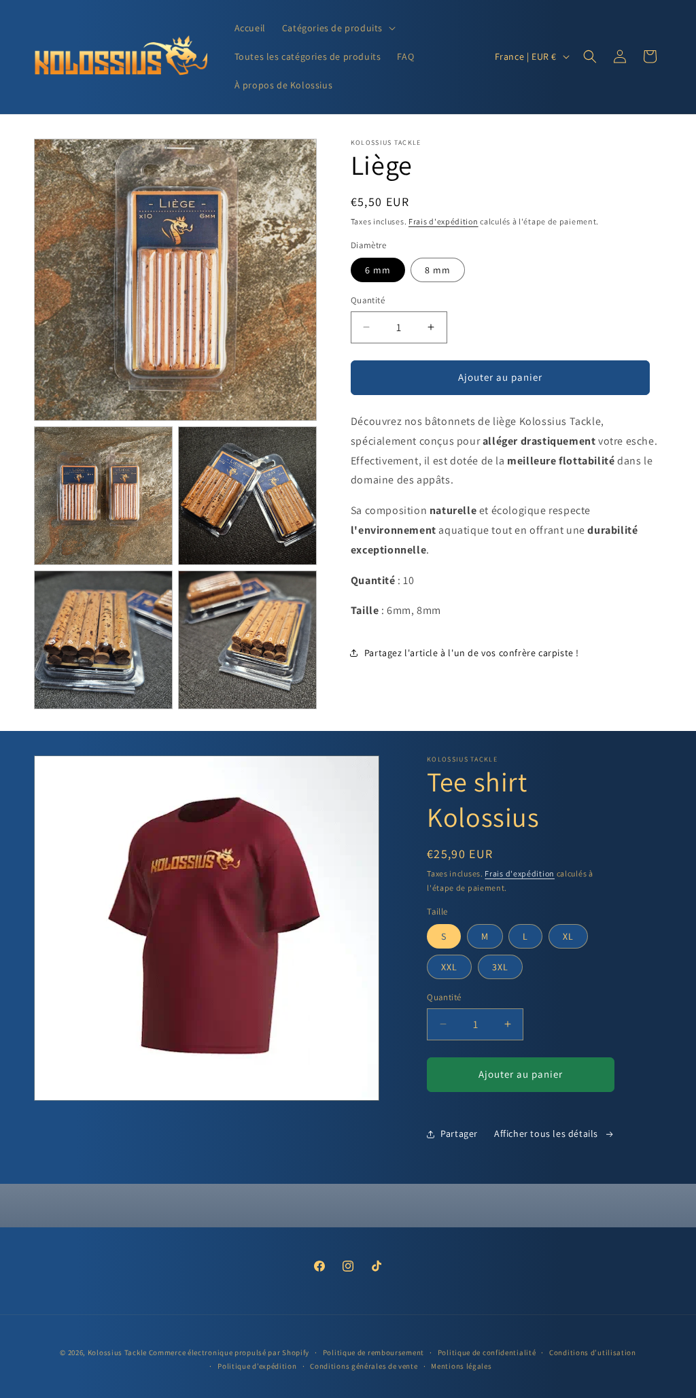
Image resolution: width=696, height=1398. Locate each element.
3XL (500, 967)
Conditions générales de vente (363, 1366)
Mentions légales (461, 1366)
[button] (337, 28)
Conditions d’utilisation (592, 1352)
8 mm (438, 270)
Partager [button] (459, 1133)
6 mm (378, 270)
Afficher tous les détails (546, 1133)
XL (568, 936)
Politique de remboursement (373, 1352)
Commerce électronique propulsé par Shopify (229, 1352)
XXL (449, 967)
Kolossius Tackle (117, 1352)
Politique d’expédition (257, 1366)
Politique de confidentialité (487, 1352)
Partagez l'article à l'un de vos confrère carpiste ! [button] (471, 653)
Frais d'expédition (443, 221)
